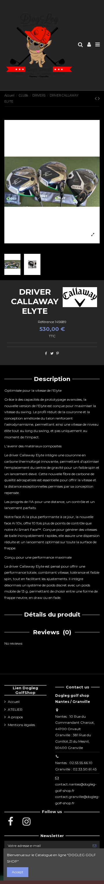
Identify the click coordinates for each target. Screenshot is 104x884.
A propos (15, 717)
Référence (46, 322)
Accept (17, 872)
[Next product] (99, 98)
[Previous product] (96, 98)
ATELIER (15, 709)
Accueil (14, 701)
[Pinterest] (57, 353)
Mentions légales (21, 725)
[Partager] (46, 353)
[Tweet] (51, 353)
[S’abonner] (94, 845)
